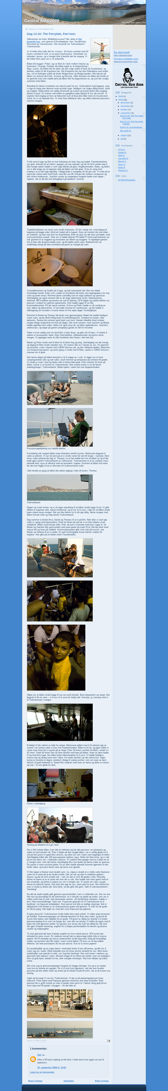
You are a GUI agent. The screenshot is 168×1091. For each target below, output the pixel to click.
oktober (124, 109)
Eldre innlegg (102, 1081)
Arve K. (121, 149)
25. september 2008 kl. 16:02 (51, 1067)
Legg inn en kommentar (42, 1072)
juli (122, 139)
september (126, 113)
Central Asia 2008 (41, 20)
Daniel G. (122, 152)
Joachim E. (123, 158)
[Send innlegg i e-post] (108, 1040)
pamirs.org (141, 22)
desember (126, 103)
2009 (120, 96)
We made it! (125, 131)
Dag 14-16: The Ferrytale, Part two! (51, 34)
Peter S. (122, 164)
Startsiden (68, 1081)
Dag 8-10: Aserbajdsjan (131, 127)
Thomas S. (123, 170)
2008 (120, 100)
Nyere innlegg (35, 1081)
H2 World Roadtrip (126, 180)
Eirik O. (121, 155)
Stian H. (121, 167)
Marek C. (122, 161)
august (124, 135)
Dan (39, 1055)
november (126, 106)
